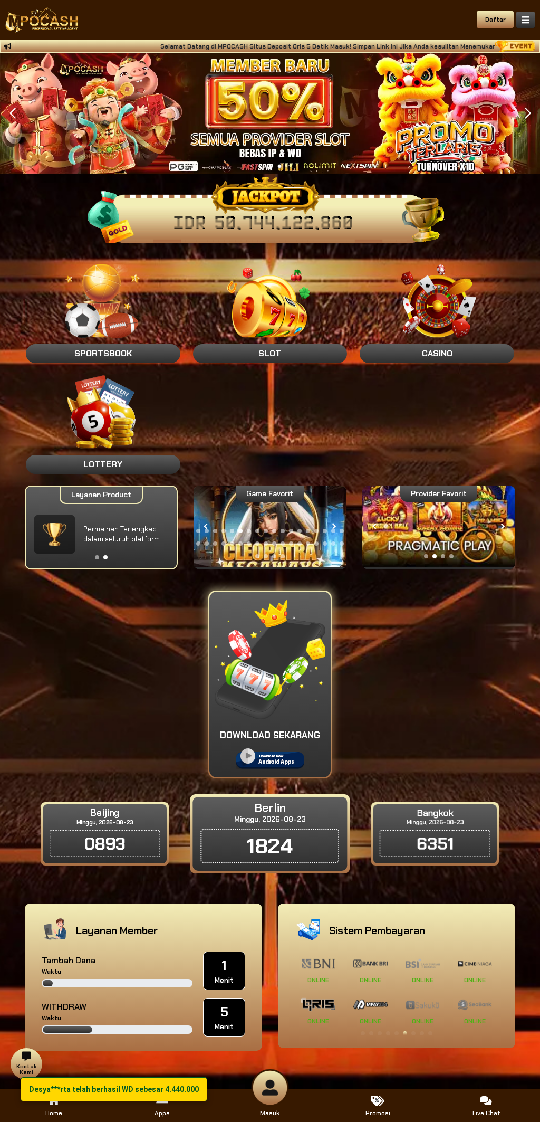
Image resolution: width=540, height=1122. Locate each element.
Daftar (495, 19)
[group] (438, 526)
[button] (527, 113)
